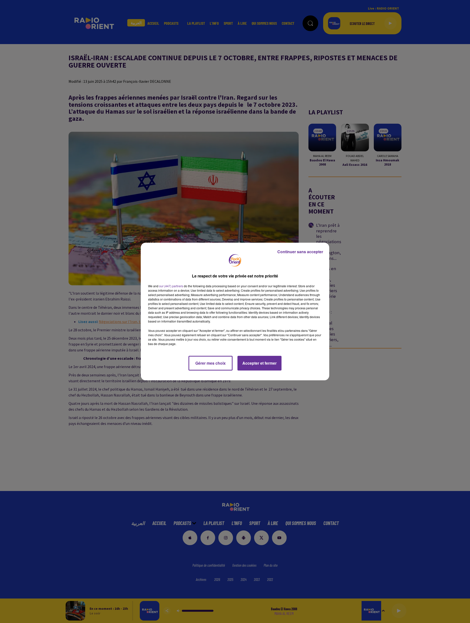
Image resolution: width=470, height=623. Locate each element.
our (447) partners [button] (171, 286)
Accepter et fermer (259, 363)
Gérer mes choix (210, 363)
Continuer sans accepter (300, 251)
